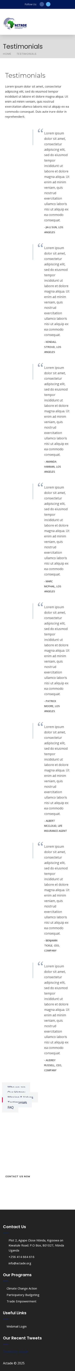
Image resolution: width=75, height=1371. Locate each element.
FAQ (11, 1107)
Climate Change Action (22, 1288)
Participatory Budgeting (23, 1295)
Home (7, 54)
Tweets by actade (15, 1351)
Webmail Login (17, 1326)
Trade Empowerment (21, 1301)
